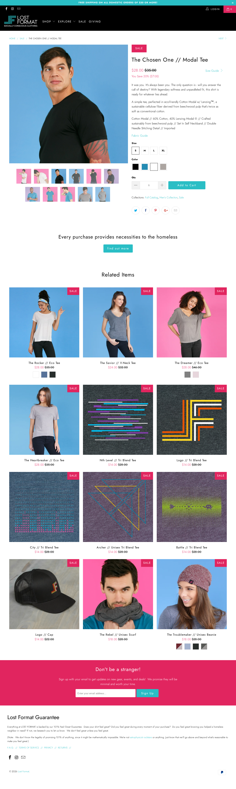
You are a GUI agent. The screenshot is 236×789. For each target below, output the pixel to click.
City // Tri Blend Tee (44, 507)
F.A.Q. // (12, 747)
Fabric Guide (140, 135)
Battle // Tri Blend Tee (192, 507)
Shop (47, 22)
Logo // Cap (44, 594)
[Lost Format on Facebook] (6, 9)
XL (163, 150)
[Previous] (15, 104)
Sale (181, 197)
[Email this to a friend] (175, 210)
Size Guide (212, 71)
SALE (82, 22)
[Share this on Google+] (166, 210)
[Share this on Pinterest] (156, 210)
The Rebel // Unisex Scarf (118, 594)
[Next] (121, 104)
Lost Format (23, 771)
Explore (65, 22)
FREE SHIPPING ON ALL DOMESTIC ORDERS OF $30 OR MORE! (118, 2)
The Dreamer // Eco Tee (192, 322)
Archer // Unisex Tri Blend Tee (118, 507)
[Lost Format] (21, 21)
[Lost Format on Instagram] (12, 9)
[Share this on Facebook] (146, 210)
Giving (95, 22)
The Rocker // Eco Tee (44, 322)
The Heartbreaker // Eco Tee (44, 420)
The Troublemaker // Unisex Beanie (192, 594)
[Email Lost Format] (18, 9)
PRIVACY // (50, 747)
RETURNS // (64, 747)
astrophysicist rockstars (141, 737)
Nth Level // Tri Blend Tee (118, 420)
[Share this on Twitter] (136, 210)
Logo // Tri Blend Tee (192, 420)
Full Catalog (151, 197)
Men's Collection (168, 197)
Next (221, 38)
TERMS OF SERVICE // (31, 747)
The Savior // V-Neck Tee (118, 322)
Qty (134, 177)
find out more (118, 248)
